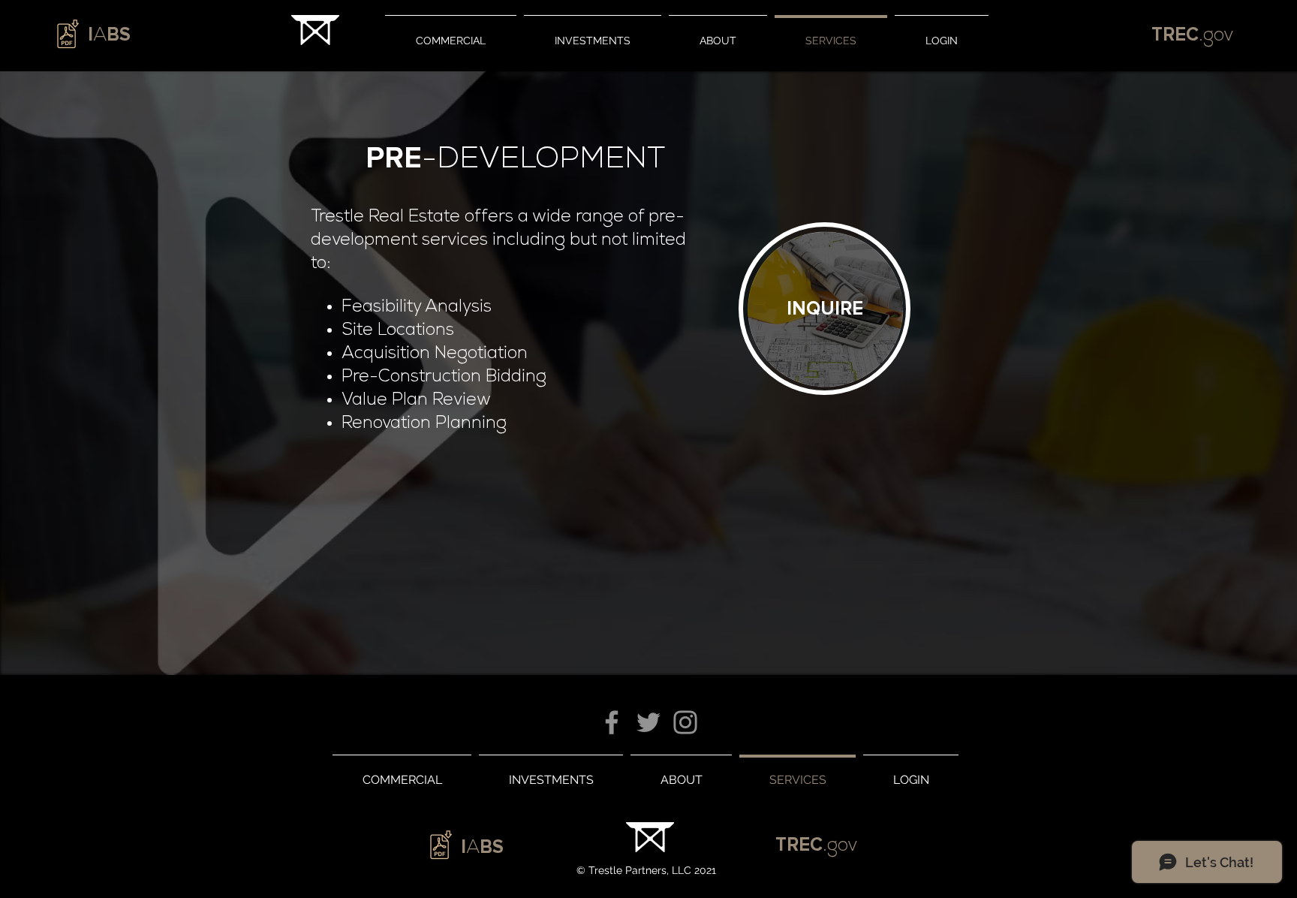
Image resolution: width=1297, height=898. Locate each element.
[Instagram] (685, 722)
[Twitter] (648, 722)
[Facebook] (611, 722)
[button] (825, 308)
